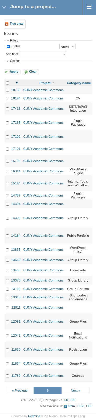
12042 (16, 335)
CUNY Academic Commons (43, 90)
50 (66, 400)
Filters (14, 40)
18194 (16, 98)
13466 (16, 270)
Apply (14, 71)
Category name (79, 83)
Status (15, 46)
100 (72, 400)
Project (45, 83)
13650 (16, 260)
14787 (16, 195)
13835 (16, 249)
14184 (16, 235)
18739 (16, 90)
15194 (16, 183)
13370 (16, 280)
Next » (75, 390)
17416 (16, 108)
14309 (16, 218)
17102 (16, 136)
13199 (16, 289)
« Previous (19, 390)
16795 (16, 161)
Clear (33, 71)
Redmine (34, 416)
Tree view (16, 23)
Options (15, 61)
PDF (89, 406)
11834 (16, 363)
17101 (16, 149)
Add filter (12, 54)
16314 (16, 171)
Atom (71, 406)
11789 (16, 375)
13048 (16, 297)
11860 (16, 349)
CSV (80, 406)
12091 (16, 321)
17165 (16, 122)
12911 (16, 307)
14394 (16, 204)
